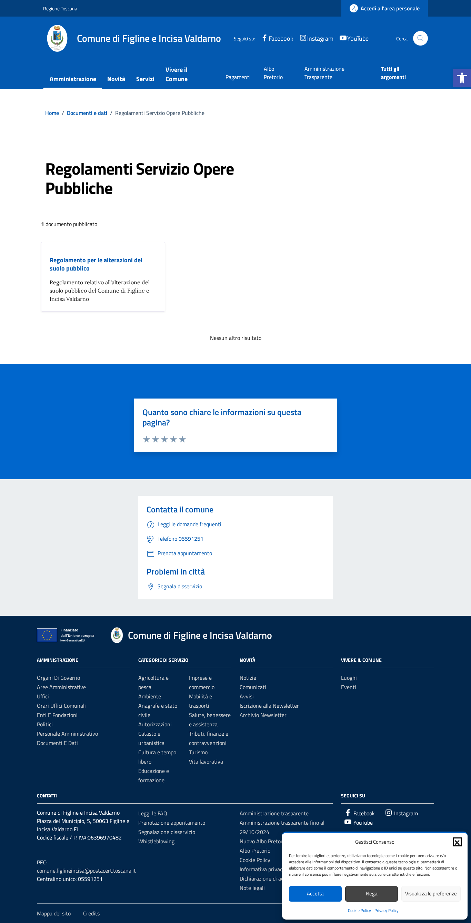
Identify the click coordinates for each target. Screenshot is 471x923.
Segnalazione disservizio (166, 832)
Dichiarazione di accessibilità (273, 878)
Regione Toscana (60, 8)
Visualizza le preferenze (431, 893)
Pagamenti (238, 77)
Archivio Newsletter (263, 715)
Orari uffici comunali (61, 705)
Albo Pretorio (273, 73)
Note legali (252, 888)
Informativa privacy (262, 869)
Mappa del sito (54, 913)
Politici (45, 724)
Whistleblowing (156, 841)
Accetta (315, 893)
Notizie (248, 678)
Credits (91, 913)
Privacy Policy (386, 910)
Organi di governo (58, 678)
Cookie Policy (359, 910)
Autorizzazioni (155, 724)
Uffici (43, 696)
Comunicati (253, 687)
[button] (462, 78)
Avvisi (247, 696)
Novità (116, 79)
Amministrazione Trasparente (324, 73)
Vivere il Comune (177, 74)
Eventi (348, 687)
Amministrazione (73, 79)
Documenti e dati (57, 743)
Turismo (198, 752)
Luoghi (349, 678)
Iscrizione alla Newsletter (269, 705)
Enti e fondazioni (57, 715)
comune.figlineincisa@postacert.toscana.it (86, 870)
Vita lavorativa (206, 761)
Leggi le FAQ (152, 813)
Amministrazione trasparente (274, 813)
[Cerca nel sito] (420, 38)
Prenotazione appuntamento (171, 822)
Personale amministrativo (67, 733)
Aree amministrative (61, 687)
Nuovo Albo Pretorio (263, 841)
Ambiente (149, 696)
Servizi (145, 79)
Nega (372, 893)
